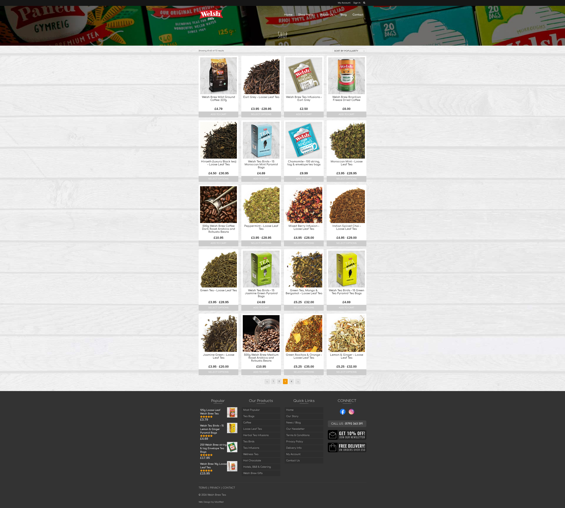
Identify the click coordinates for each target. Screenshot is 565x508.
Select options (261, 114)
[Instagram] (351, 411)
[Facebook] (343, 411)
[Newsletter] (347, 434)
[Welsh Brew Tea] (211, 15)
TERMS (203, 488)
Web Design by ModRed (211, 502)
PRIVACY (215, 488)
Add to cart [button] (218, 114)
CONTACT (229, 488)
